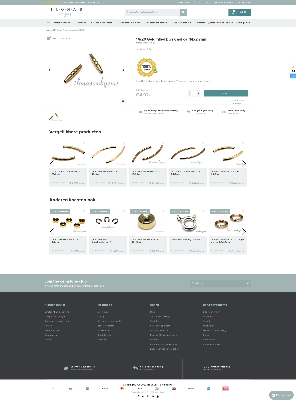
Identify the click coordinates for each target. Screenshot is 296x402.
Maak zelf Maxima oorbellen (164, 335)
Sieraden (82, 23)
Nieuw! (229, 23)
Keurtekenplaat (105, 335)
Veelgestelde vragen (55, 317)
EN (207, 3)
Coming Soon (243, 23)
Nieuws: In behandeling (214, 330)
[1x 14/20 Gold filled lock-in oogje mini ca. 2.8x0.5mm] (228, 222)
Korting (101, 317)
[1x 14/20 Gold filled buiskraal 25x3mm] (68, 154)
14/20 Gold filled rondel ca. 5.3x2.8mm (145, 240)
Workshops (155, 321)
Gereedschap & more (129, 23)
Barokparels (209, 340)
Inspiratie (154, 340)
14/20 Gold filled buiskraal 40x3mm (104, 172)
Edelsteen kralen (211, 312)
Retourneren (51, 335)
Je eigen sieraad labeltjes (110, 321)
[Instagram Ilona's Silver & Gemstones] (148, 396)
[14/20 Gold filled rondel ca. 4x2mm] (68, 222)
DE (198, 3)
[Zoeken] (183, 12)
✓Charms (200, 23)
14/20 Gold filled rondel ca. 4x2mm (65, 240)
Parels (206, 335)
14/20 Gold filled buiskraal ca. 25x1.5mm (146, 172)
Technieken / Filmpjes (161, 317)
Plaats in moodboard (61, 39)
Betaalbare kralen (212, 344)
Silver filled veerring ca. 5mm (185, 239)
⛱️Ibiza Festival (216, 23)
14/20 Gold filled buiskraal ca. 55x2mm (185, 172)
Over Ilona (103, 312)
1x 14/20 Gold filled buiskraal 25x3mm (66, 172)
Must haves (208, 326)
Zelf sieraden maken (156, 23)
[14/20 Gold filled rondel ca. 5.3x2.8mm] (148, 222)
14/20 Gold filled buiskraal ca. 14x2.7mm (70, 30)
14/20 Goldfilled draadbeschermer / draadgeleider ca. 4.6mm (104, 241)
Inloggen (245, 3)
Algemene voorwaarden (57, 321)
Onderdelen (209, 317)
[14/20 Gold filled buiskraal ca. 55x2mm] (188, 154)
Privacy (48, 326)
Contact (48, 340)
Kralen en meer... (63, 23)
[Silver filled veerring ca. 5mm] (188, 222)
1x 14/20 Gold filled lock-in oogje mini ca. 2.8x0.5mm (227, 240)
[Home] (48, 23)
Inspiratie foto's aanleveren (163, 344)
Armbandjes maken (159, 330)
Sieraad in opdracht (160, 326)
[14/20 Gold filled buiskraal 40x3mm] (108, 154)
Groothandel (104, 330)
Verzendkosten (52, 330)
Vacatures (102, 340)
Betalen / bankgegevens (57, 312)
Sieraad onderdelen (102, 23)
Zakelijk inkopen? (183, 3)
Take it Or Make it (182, 23)
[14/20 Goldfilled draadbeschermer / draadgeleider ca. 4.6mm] (108, 222)
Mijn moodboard (225, 3)
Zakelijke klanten (106, 326)
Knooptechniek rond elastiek (164, 349)
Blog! (152, 312)
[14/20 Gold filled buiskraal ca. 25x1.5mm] (148, 154)
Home (47, 30)
